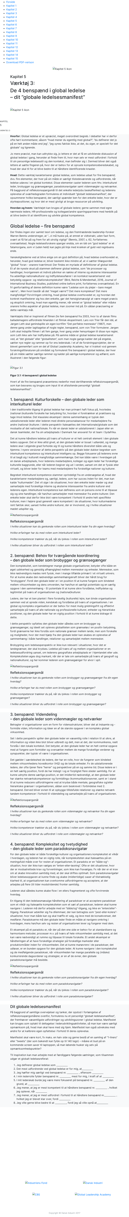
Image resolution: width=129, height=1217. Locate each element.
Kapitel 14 (12, 54)
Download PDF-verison (20, 62)
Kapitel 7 (11, 28)
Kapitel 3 (11, 13)
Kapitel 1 (11, 5)
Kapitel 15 (12, 58)
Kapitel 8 (11, 32)
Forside (10, 1)
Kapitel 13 (12, 51)
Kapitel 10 (12, 39)
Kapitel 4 (11, 17)
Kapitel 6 (11, 24)
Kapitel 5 (11, 20)
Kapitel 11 (11, 43)
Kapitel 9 (11, 35)
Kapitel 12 (12, 47)
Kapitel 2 (11, 9)
